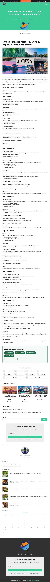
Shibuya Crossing (14, 104)
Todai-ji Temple (13, 203)
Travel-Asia (32, 19)
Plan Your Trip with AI (25, 1)
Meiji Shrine (12, 112)
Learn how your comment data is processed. (31, 412)
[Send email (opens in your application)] (45, 1)
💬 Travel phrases (9, 355)
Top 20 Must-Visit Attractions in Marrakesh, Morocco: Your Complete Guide (9, 397)
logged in (11, 409)
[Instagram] (42, 1)
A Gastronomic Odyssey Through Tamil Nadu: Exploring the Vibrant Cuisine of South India (28, 496)
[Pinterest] (41, 1)
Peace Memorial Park (15, 277)
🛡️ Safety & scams (31, 352)
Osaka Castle (13, 237)
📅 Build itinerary (8, 352)
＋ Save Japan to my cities (11, 358)
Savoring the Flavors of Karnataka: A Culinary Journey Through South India (25, 473)
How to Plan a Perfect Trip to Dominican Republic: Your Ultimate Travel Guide (24, 397)
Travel (28, 19)
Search (4, 417)
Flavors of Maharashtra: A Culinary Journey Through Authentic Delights (25, 504)
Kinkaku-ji (12, 164)
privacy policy (27, 439)
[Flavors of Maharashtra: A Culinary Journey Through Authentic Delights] (5, 505)
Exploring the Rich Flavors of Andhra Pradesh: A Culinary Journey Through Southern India (28, 488)
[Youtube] (44, 1)
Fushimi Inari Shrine (14, 154)
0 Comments (39, 19)
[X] (38, 1)
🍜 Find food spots (20, 352)
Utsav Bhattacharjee (25, 33)
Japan (24, 19)
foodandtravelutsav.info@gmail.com (12, 1)
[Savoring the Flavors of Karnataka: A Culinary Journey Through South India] (5, 474)
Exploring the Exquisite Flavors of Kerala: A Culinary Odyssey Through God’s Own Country (28, 481)
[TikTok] (47, 1)
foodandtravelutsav (33, 580)
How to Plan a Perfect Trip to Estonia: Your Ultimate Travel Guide (40, 397)
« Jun (3, 532)
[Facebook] (39, 1)
